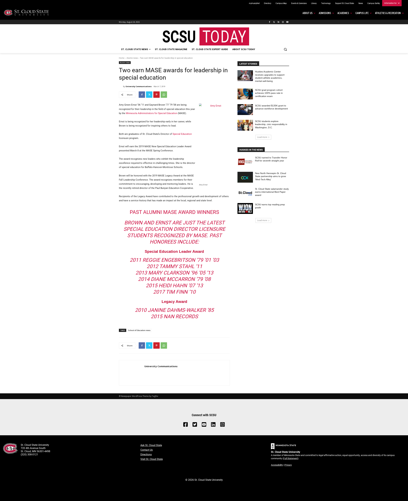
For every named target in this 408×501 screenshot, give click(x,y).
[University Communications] (121, 86)
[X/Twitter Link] (195, 425)
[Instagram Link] (222, 425)
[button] (285, 49)
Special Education (182, 133)
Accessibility (277, 464)
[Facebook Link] (185, 425)
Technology (326, 3)
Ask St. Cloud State (151, 445)
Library (314, 3)
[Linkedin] (278, 22)
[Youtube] (287, 22)
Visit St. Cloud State (151, 459)
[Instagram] (283, 22)
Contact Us (146, 449)
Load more (262, 137)
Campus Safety (373, 3)
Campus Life (362, 13)
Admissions (325, 13)
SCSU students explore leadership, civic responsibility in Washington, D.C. (271, 124)
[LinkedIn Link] (213, 425)
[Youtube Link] (204, 425)
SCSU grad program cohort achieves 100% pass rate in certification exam (269, 93)
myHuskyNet (254, 3)
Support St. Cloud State (344, 3)
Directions (146, 454)
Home (121, 58)
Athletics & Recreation (388, 13)
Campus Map (281, 3)
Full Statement (290, 458)
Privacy (288, 464)
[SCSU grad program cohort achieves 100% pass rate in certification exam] (245, 94)
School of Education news (139, 330)
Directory (267, 3)
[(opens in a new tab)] (245, 161)
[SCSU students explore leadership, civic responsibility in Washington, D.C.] (245, 125)
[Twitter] (274, 22)
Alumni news (132, 58)
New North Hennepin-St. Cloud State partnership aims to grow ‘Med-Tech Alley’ (270, 176)
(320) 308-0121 (29, 454)
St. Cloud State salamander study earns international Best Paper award (272, 192)
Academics (343, 13)
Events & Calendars (299, 3)
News (360, 3)
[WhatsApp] (164, 94)
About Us (307, 13)
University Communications (139, 86)
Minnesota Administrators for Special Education (151, 113)
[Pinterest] (156, 94)
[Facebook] (269, 22)
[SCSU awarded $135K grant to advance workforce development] (245, 109)
